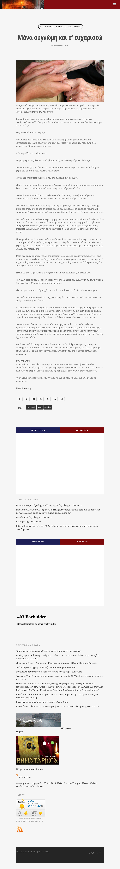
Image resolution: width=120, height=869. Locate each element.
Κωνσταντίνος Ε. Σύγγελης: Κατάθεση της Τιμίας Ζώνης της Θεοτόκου (49, 505)
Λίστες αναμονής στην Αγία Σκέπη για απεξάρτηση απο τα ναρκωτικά (48, 651)
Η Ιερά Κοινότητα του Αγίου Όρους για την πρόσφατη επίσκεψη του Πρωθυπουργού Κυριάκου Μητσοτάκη (57, 696)
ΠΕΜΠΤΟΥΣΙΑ (38, 430)
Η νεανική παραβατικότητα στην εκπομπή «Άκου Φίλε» (42, 702)
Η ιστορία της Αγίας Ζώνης (28, 521)
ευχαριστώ (31, 407)
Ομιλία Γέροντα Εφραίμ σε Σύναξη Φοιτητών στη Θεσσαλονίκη (46, 667)
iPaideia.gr (26, 388)
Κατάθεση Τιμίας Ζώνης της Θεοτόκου (34, 517)
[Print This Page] (55, 399)
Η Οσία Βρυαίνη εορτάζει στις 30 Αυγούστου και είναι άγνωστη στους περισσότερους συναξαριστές (57, 528)
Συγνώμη (47, 407)
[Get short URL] (41, 399)
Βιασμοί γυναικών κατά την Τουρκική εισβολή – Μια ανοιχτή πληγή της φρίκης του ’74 (57, 706)
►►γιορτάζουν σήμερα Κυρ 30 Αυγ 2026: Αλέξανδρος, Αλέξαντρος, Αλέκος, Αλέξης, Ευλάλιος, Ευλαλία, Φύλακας (56, 785)
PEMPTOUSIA (38, 541)
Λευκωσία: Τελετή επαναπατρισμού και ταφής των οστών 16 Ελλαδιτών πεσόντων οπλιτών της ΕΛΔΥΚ (59, 678)
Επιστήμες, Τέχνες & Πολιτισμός (61, 26)
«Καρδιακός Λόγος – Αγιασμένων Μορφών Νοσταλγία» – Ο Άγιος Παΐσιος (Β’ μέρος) (56, 663)
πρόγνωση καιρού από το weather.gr (30, 818)
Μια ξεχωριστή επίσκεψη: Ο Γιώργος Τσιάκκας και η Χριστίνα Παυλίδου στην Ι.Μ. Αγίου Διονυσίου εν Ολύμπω (57, 657)
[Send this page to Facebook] (20, 399)
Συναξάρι (25, 777)
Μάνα (40, 407)
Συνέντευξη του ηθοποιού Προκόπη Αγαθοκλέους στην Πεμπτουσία (49, 671)
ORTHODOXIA (82, 541)
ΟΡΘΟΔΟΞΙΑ (82, 430)
